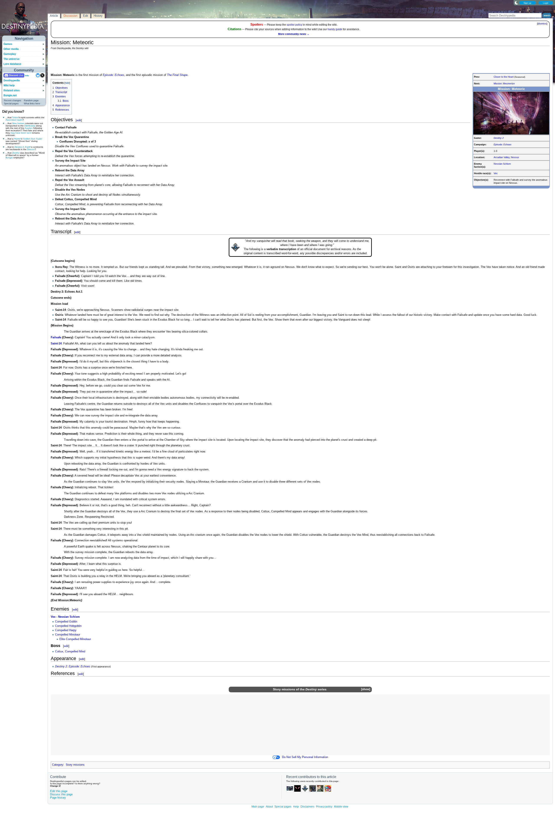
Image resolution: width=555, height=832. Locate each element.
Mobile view (341, 806)
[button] (365, 689)
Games (7, 44)
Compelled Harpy (66, 630)
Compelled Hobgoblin (68, 625)
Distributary (29, 125)
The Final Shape (177, 75)
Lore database (12, 64)
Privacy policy (324, 806)
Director (31, 149)
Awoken (29, 128)
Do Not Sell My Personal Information (305, 757)
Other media (11, 49)
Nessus (515, 157)
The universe (11, 59)
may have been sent (21, 133)
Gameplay (9, 54)
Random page (31, 100)
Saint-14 (56, 343)
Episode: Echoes (502, 144)
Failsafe (56, 337)
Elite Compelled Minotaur (75, 639)
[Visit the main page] (24, 20)
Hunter (17, 139)
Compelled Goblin (66, 621)
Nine (14, 123)
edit (79, 120)
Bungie (9, 157)
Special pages (11, 103)
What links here (32, 103)
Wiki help (9, 85)
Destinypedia (11, 80)
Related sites (11, 90)
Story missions (284, 689)
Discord (13, 75)
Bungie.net (10, 95)
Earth (28, 147)
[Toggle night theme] (516, 2)
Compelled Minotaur (67, 634)
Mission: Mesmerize (504, 83)
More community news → (293, 34)
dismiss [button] (542, 23)
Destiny (16, 153)
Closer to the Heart (504, 76)
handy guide (335, 29)
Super (39, 139)
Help (296, 806)
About (269, 806)
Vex (496, 173)
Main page (257, 806)
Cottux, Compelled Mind (70, 651)
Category (57, 764)
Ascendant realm (14, 120)
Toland (15, 117)
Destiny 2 (19, 147)
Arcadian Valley (501, 157)
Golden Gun (29, 139)
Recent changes (12, 100)
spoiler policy (294, 24)
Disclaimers (307, 806)
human (20, 123)
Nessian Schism (502, 163)
